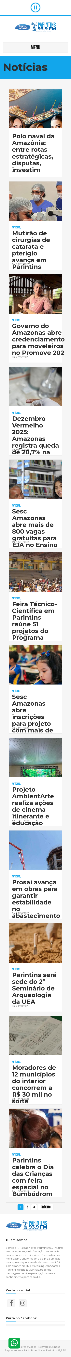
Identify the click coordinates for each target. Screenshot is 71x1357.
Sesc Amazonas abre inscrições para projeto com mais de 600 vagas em (34, 717)
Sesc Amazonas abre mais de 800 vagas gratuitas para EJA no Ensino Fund (34, 531)
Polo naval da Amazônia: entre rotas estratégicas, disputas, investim (33, 153)
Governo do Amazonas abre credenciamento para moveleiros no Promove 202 (38, 339)
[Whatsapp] (14, 1343)
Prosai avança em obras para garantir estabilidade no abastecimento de (36, 902)
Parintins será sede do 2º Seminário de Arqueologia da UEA (34, 988)
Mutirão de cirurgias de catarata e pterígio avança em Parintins (31, 250)
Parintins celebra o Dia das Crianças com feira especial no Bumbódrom (33, 1177)
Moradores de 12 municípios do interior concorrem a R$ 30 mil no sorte (34, 1084)
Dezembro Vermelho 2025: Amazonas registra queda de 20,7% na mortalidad (35, 438)
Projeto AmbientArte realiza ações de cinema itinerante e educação (33, 806)
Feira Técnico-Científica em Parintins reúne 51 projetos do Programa (34, 621)
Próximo (45, 1207)
